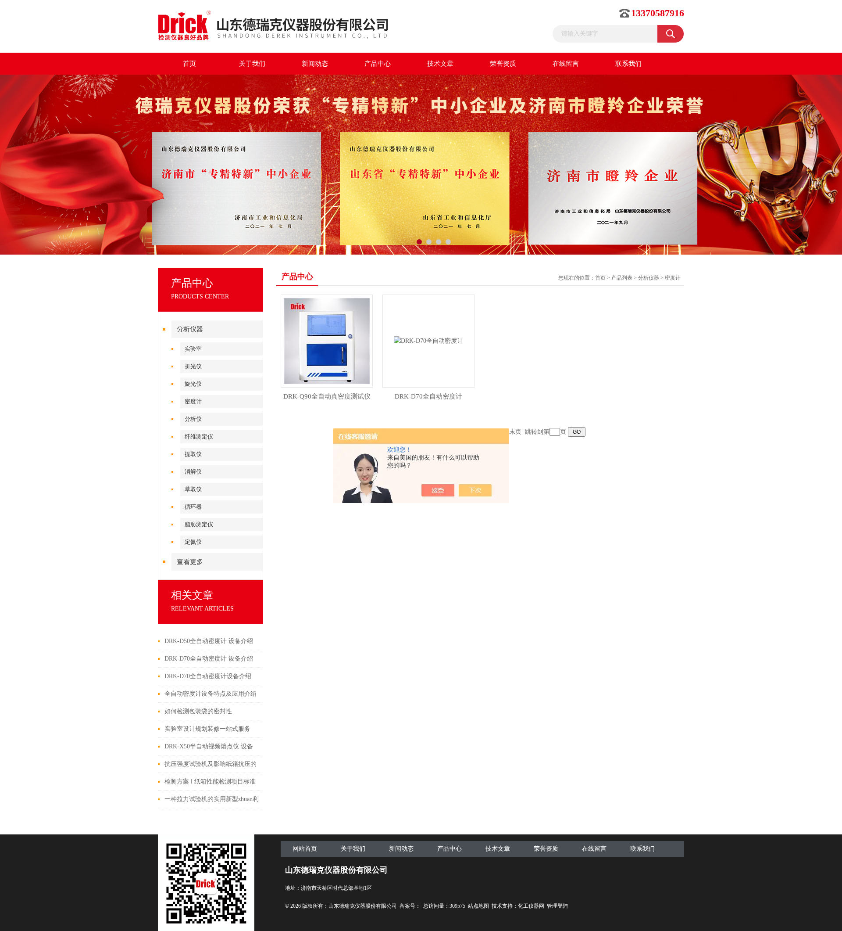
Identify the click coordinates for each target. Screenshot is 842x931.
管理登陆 (557, 906)
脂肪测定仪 (199, 524)
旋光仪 (193, 384)
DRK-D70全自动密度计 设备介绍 (208, 658)
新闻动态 (315, 63)
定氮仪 (193, 542)
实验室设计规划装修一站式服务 (207, 729)
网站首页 (305, 848)
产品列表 (621, 278)
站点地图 (478, 906)
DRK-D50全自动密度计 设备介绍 (208, 641)
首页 (189, 63)
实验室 (193, 348)
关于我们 (252, 63)
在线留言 (566, 63)
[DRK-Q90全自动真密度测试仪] (327, 340)
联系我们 (628, 63)
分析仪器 (190, 329)
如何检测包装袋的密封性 (198, 711)
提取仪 (193, 454)
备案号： (410, 906)
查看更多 (190, 561)
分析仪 (193, 419)
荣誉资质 (503, 63)
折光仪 (193, 366)
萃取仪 (193, 489)
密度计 (193, 401)
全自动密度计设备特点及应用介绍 (210, 693)
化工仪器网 (531, 906)
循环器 (193, 506)
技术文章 (440, 63)
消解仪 (193, 471)
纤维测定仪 (199, 436)
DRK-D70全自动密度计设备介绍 (207, 676)
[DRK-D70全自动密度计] (428, 340)
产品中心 (377, 63)
